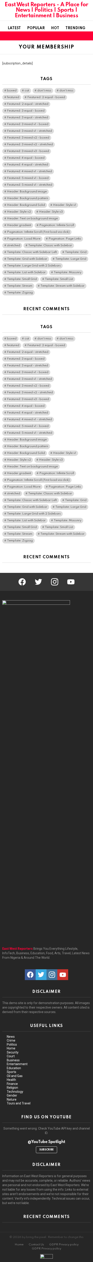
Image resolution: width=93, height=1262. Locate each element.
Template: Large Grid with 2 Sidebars (34, 265)
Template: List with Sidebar (26, 272)
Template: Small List (59, 279)
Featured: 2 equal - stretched (27, 104)
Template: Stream (19, 285)
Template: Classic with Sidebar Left (32, 252)
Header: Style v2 (19, 211)
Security (13, 1052)
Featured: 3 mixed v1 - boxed (27, 124)
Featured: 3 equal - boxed (25, 110)
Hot (55, 28)
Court (11, 1056)
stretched (13, 245)
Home (11, 1048)
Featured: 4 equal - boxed (25, 157)
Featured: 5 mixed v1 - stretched (29, 184)
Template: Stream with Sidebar (62, 285)
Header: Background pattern (27, 198)
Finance (12, 1084)
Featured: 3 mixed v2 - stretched (30, 144)
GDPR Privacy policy (64, 1244)
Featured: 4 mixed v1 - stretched (29, 171)
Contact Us (36, 1244)
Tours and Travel (18, 1103)
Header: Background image (27, 191)
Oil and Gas (15, 1076)
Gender (12, 1095)
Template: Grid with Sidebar (27, 258)
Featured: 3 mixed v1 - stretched (29, 131)
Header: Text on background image (32, 218)
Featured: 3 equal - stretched (27, 117)
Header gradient (19, 225)
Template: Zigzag (20, 292)
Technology (15, 1091)
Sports (11, 1072)
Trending (75, 28)
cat (27, 90)
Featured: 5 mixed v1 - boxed (28, 178)
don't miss (44, 90)
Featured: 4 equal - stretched (27, 164)
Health (11, 1080)
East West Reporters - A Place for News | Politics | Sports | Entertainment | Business (46, 10)
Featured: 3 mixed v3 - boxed (28, 151)
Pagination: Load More (23, 238)
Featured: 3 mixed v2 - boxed (28, 137)
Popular (36, 28)
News (11, 1036)
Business (13, 1060)
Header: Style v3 (51, 211)
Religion (12, 1087)
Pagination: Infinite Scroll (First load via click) (38, 232)
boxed (11, 90)
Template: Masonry (67, 272)
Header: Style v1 (64, 205)
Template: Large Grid (70, 258)
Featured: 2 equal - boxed (46, 97)
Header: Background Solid (26, 205)
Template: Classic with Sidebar (50, 245)
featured (13, 97)
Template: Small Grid (22, 279)
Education (14, 1068)
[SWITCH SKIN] (80, 35)
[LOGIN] (88, 35)
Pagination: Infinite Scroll (56, 225)
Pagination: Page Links (65, 238)
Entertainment (17, 1064)
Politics (12, 1044)
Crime (11, 1040)
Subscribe (46, 1149)
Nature (11, 1099)
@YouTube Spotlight (46, 1142)
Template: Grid (75, 252)
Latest (14, 28)
